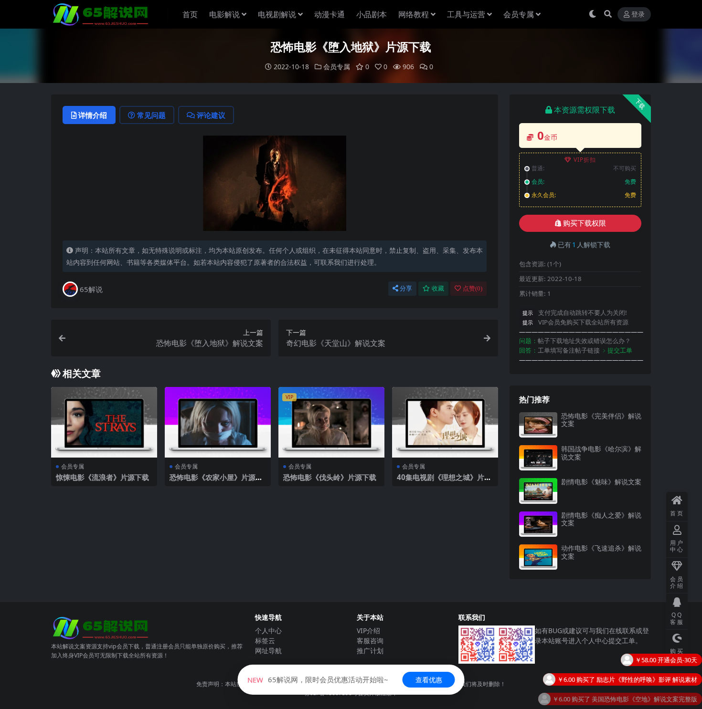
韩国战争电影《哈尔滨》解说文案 (601, 452)
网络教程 (413, 14)
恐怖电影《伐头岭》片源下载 (329, 477)
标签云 (265, 640)
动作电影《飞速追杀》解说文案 (601, 552)
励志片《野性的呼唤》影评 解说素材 (646, 662)
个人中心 (268, 630)
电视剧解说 (277, 14)
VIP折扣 (585, 160)
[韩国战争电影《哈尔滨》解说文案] (538, 457)
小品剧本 (371, 14)
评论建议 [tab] (211, 115)
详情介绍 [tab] (92, 115)
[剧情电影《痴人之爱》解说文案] (538, 524)
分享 (406, 288)
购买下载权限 (584, 223)
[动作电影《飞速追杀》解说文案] (538, 557)
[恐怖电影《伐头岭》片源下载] (331, 422)
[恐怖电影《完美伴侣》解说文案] (538, 425)
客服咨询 (370, 640)
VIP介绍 (368, 630)
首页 (190, 14)
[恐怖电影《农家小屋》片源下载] (218, 422)
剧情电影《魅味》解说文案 (601, 481)
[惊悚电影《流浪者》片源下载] (104, 422)
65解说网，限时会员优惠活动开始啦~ (317, 679)
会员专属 (518, 14)
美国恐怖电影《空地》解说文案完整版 (644, 682)
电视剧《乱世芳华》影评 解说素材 (650, 701)
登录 (638, 14)
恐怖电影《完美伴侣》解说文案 (601, 419)
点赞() (472, 288)
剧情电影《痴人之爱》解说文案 (601, 519)
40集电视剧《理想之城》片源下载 (444, 481)
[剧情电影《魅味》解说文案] (538, 490)
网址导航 (268, 650)
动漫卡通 (329, 14)
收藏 (438, 288)
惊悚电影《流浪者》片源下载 (102, 477)
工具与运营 (466, 14)
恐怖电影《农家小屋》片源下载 (216, 481)
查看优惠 (428, 679)
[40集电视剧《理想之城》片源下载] (445, 422)
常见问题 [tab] (151, 115)
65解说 (91, 289)
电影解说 (224, 14)
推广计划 (370, 650)
